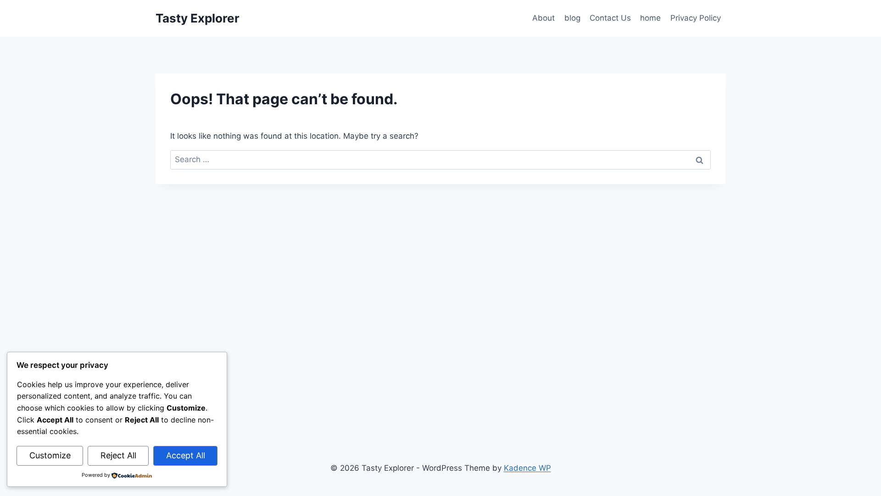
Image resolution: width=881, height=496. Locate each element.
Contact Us (610, 18)
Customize (50, 455)
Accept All (185, 455)
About (543, 18)
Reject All (118, 455)
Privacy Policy (695, 18)
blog (572, 18)
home (650, 18)
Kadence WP (527, 468)
